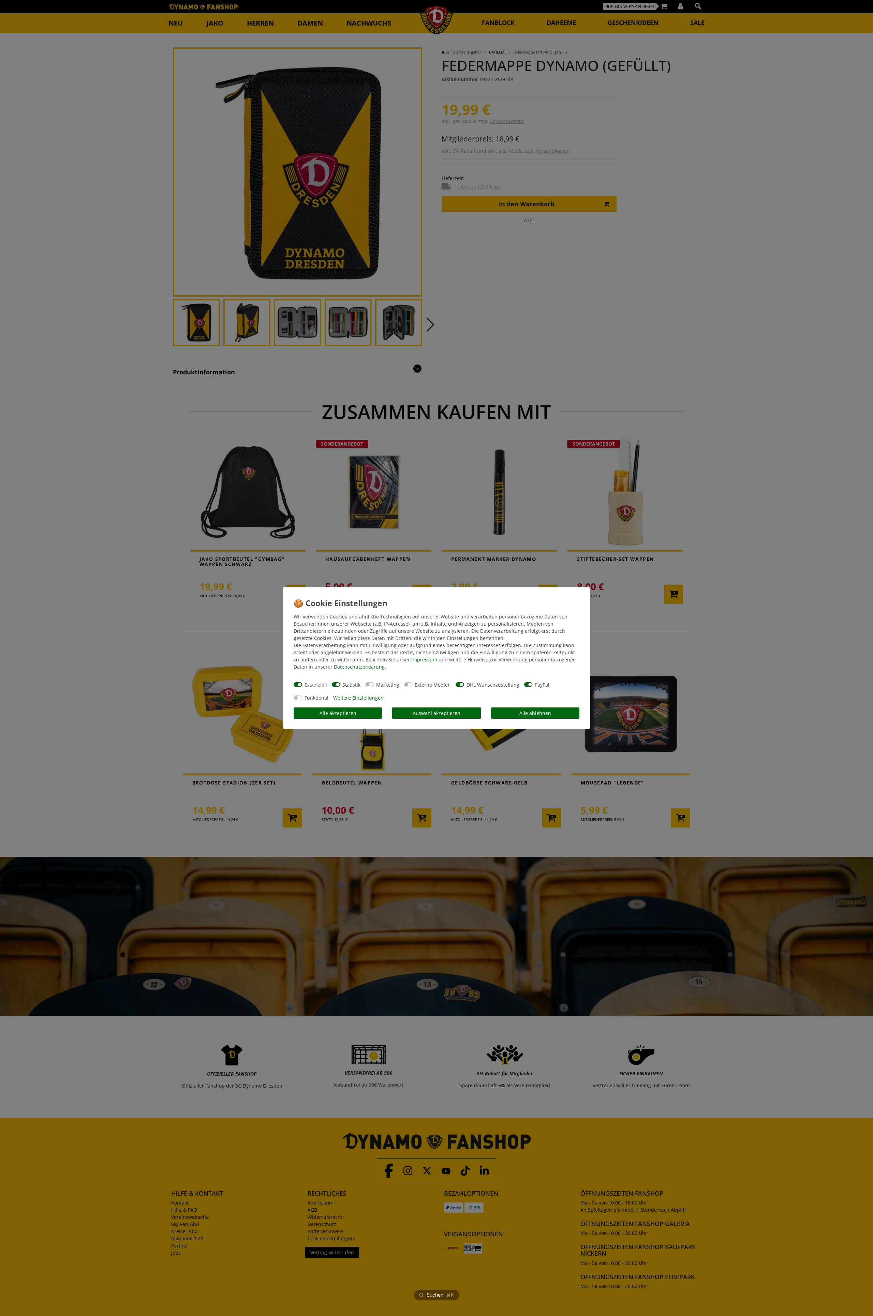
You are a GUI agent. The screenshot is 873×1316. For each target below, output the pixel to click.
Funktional (316, 697)
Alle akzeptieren (338, 713)
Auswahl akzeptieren (436, 713)
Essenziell (316, 685)
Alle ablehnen (535, 713)
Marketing (387, 685)
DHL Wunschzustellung (493, 685)
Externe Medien (433, 685)
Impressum (424, 659)
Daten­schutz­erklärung (359, 666)
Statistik (351, 685)
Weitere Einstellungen (358, 697)
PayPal (542, 685)
